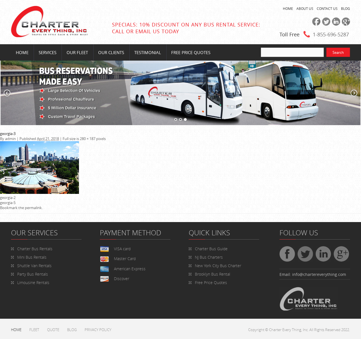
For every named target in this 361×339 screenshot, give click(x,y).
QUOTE (53, 329)
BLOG (345, 8)
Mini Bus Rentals (32, 257)
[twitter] (325, 24)
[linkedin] (335, 24)
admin (10, 138)
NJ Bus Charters (209, 257)
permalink (33, 207)
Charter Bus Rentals (34, 248)
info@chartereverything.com (319, 274)
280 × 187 (87, 138)
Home (22, 52)
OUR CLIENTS (111, 52)
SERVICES (47, 52)
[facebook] (315, 24)
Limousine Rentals (33, 282)
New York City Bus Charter (218, 265)
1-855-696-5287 (331, 34)
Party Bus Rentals (32, 274)
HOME (288, 8)
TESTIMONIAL (147, 52)
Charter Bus (211, 248)
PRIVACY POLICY (98, 329)
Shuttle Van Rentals (34, 265)
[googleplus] (345, 24)
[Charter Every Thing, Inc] (49, 35)
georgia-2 (8, 197)
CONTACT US (327, 8)
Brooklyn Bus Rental (212, 274)
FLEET (34, 329)
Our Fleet (77, 52)
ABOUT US (304, 8)
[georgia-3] (39, 192)
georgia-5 (8, 202)
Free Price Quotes (190, 52)
